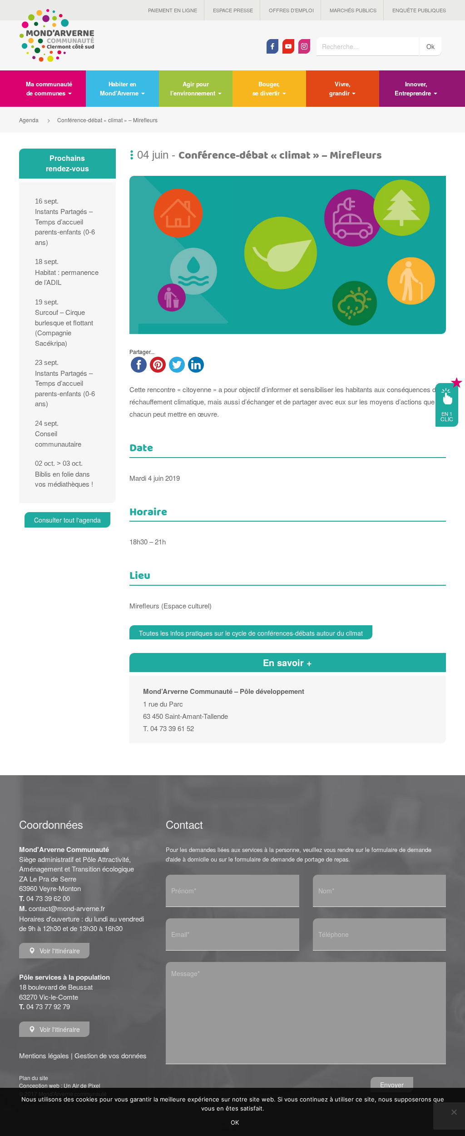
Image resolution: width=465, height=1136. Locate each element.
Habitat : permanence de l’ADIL (67, 272)
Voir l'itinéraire (60, 950)
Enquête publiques (419, 10)
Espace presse (233, 10)
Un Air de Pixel (82, 1085)
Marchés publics (353, 10)
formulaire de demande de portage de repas (291, 859)
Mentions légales (44, 1055)
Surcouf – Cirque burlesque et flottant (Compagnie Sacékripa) (64, 323)
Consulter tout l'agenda (67, 519)
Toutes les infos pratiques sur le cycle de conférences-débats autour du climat (251, 633)
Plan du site (33, 1077)
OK (235, 1122)
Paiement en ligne (172, 10)
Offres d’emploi (291, 10)
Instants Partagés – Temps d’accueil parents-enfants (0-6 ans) (65, 222)
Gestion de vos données (110, 1055)
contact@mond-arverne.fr (67, 908)
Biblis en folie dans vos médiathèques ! (64, 473)
